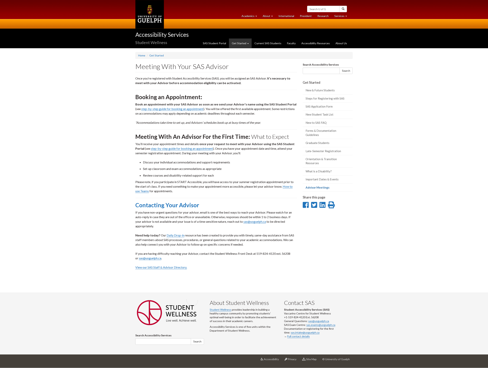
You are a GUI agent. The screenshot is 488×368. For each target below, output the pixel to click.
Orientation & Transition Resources (321, 161)
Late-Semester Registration (323, 151)
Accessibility (272, 360)
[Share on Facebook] (306, 205)
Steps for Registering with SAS (325, 98)
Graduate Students (317, 143)
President (306, 16)
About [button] (269, 17)
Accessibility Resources (315, 43)
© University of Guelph (336, 359)
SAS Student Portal (214, 43)
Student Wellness (220, 309)
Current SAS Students (267, 43)
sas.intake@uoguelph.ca (305, 332)
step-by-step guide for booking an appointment (172, 109)
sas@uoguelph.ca (254, 221)
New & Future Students (320, 90)
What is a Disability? (319, 171)
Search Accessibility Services (321, 64)
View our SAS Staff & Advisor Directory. (161, 267)
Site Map (312, 360)
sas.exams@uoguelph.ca (320, 324)
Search (346, 70)
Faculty (291, 43)
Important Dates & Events (322, 179)
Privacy (293, 360)
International (286, 16)
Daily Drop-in (175, 235)
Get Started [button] (239, 43)
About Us (341, 43)
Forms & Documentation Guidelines (321, 132)
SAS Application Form (319, 106)
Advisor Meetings (323, 189)
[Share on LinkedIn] (322, 205)
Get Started (156, 55)
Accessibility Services (162, 34)
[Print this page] (331, 205)
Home (141, 55)
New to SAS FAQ (316, 122)
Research (324, 17)
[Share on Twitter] (314, 205)
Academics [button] (251, 17)
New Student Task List (319, 114)
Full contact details (298, 336)
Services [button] (342, 17)
